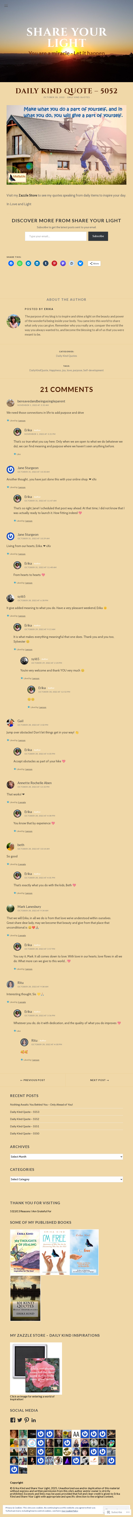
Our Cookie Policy (69, 1511)
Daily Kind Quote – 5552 (24, 1119)
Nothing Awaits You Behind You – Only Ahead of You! (41, 1104)
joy (64, 370)
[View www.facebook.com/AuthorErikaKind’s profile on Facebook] (13, 1420)
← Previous (32, 1080)
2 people (22, 802)
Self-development (93, 370)
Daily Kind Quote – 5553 (24, 1111)
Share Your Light (66, 38)
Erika (49, 309)
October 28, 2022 (54, 97)
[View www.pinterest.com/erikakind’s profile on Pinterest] (26, 1420)
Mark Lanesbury (29, 907)
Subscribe (98, 236)
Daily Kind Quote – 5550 (24, 1133)
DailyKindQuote (38, 370)
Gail (20, 721)
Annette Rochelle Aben (34, 783)
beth (20, 845)
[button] (25, 1252)
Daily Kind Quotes (78, 97)
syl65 (21, 596)
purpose (77, 370)
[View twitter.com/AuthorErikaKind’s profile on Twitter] (20, 1420)
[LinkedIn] (33, 1420)
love (69, 370)
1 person (21, 420)
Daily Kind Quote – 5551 (24, 1126)
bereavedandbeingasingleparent (41, 401)
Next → (99, 1080)
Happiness (55, 370)
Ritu (20, 983)
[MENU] (6, 5)
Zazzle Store (28, 195)
